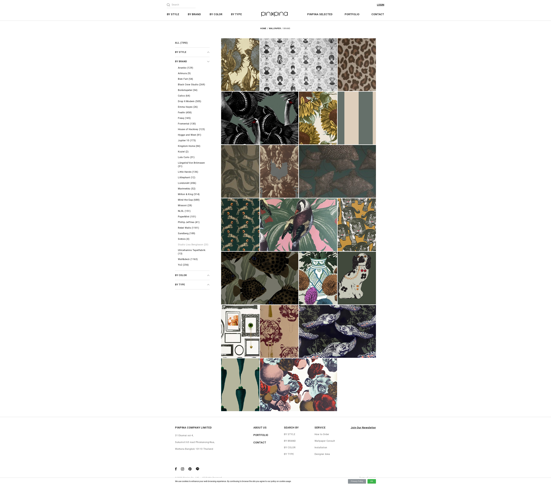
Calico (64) (184, 95)
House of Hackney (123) (191, 129)
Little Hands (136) (188, 172)
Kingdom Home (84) (189, 146)
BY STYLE (173, 14)
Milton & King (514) (189, 194)
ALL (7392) (181, 42)
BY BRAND (194, 14)
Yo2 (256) (183, 264)
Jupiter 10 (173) (187, 140)
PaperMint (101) (187, 216)
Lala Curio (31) (186, 157)
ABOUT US (259, 427)
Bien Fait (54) (185, 79)
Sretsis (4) (184, 239)
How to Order (322, 434)
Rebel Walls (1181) (188, 227)
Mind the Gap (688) (189, 199)
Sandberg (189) (186, 233)
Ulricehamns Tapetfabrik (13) (191, 252)
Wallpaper (275, 28)
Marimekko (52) (187, 188)
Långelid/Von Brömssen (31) (191, 164)
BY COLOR (216, 14)
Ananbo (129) (185, 67)
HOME (263, 28)
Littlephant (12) (186, 177)
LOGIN (380, 4)
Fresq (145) (184, 118)
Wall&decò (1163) (188, 259)
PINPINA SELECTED (319, 14)
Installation (321, 447)
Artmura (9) (184, 73)
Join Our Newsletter (363, 427)
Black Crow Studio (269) (191, 84)
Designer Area (322, 454)
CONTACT (377, 14)
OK (371, 481)
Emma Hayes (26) (188, 107)
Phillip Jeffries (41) (189, 222)
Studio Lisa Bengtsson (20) (193, 244)
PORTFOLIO (352, 14)
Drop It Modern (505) (189, 101)
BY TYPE (236, 14)
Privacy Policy (357, 481)
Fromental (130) (187, 123)
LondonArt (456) (187, 183)
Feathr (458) (185, 112)
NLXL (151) (184, 211)
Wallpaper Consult (325, 441)
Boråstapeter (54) (188, 90)
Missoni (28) (185, 205)
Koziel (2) (183, 151)
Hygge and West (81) (189, 135)
